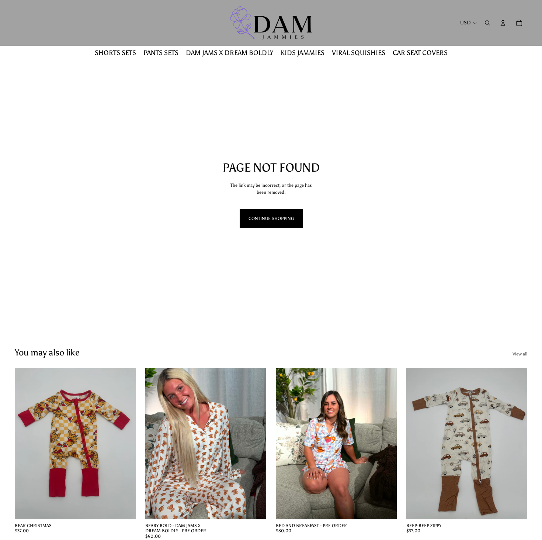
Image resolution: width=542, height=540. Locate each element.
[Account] (503, 23)
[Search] (487, 23)
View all (520, 354)
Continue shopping (271, 218)
